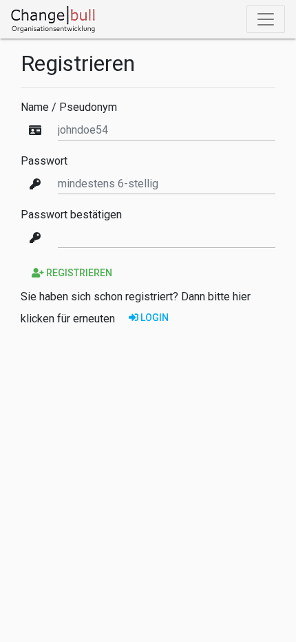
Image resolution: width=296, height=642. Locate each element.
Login (153, 317)
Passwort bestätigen (71, 214)
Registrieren (78, 272)
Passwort (44, 161)
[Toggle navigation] (265, 19)
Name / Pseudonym (69, 107)
